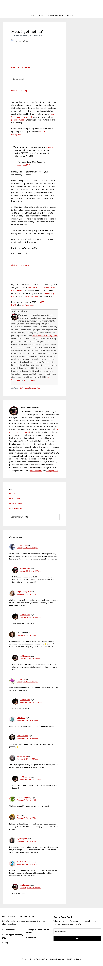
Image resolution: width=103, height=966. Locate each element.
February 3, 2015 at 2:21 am (27, 818)
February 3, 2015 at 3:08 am (27, 841)
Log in (12, 493)
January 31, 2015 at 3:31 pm (27, 682)
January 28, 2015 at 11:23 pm (27, 594)
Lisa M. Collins (22, 545)
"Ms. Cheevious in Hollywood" (45, 335)
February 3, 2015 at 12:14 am (27, 800)
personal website (18, 120)
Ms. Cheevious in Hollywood (51, 6)
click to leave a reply (20, 90)
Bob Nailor (21, 718)
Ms (27, 305)
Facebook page (31, 296)
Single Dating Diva (24, 591)
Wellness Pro (41, 959)
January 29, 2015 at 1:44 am (27, 635)
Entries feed (14, 498)
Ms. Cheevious (36, 470)
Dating (5, 942)
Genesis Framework (57, 959)
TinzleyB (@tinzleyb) (24, 862)
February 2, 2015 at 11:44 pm (31, 779)
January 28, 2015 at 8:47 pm (30, 571)
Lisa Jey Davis (30, 380)
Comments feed (16, 503)
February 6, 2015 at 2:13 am (30, 888)
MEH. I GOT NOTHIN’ (20, 67)
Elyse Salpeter (22, 839)
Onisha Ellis (21, 679)
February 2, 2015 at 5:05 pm (27, 720)
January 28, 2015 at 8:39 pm (27, 548)
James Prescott (22, 736)
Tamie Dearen (22, 756)
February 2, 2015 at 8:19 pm (27, 759)
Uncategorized (35, 388)
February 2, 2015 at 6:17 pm (27, 738)
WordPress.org (15, 508)
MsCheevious (19, 311)
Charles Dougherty (24, 797)
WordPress (71, 959)
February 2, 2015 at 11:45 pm (31, 702)
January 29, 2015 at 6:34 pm (30, 617)
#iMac (50, 147)
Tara (19, 815)
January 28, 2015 (22, 165)
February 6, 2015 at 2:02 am (27, 864)
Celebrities (31, 937)
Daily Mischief (24, 388)
